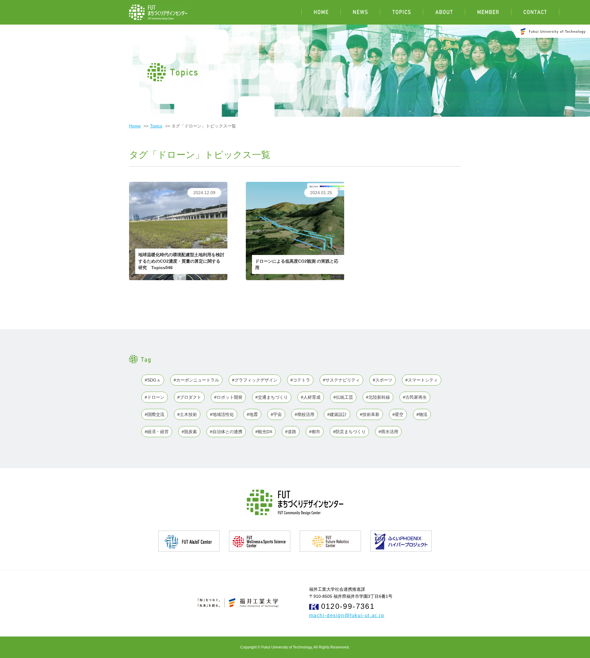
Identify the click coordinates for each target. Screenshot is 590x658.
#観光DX (263, 431)
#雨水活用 (388, 431)
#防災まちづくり (349, 431)
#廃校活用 (304, 414)
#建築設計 (337, 414)
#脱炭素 (189, 431)
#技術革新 (370, 414)
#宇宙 (276, 414)
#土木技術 (187, 414)
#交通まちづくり (271, 397)
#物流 (421, 414)
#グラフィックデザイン (254, 380)
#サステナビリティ (341, 380)
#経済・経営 (157, 431)
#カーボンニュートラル (196, 380)
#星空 (397, 414)
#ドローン (154, 397)
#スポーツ (382, 380)
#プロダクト (189, 397)
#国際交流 (154, 414)
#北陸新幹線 (378, 397)
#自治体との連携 (226, 431)
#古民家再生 (415, 397)
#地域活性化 (222, 414)
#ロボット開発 (228, 397)
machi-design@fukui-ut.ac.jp (346, 615)
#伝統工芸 (343, 397)
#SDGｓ (153, 380)
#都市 (314, 431)
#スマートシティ (421, 380)
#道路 (290, 431)
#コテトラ (300, 380)
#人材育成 (311, 397)
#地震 (252, 414)
